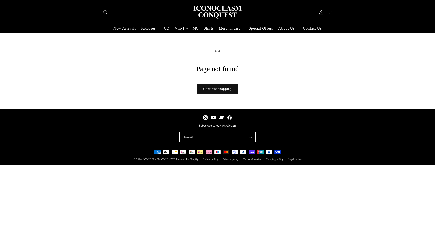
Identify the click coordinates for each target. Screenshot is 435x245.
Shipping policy (274, 159)
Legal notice (295, 159)
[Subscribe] (250, 137)
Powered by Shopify (187, 159)
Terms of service (252, 159)
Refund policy (210, 159)
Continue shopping (217, 89)
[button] (105, 12)
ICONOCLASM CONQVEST (159, 159)
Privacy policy (231, 159)
